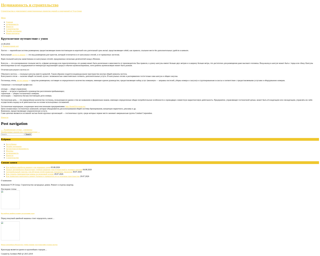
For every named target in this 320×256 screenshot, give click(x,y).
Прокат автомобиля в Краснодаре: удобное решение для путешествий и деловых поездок (44, 169)
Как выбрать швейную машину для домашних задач (28, 167)
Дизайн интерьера (14, 31)
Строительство (12, 29)
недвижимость (12, 24)
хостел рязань (22, 80)
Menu (3, 18)
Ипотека (9, 151)
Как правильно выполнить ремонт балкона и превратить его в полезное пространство (43, 176)
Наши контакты (13, 33)
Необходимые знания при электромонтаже (20, 132)
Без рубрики (11, 144)
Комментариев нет (11, 46)
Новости (9, 27)
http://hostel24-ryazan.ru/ (75, 106)
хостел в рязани (18, 55)
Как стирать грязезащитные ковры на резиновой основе (30, 174)
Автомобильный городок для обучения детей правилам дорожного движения (39, 172)
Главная (9, 22)
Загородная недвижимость (17, 149)
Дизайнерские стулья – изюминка (16, 130)
